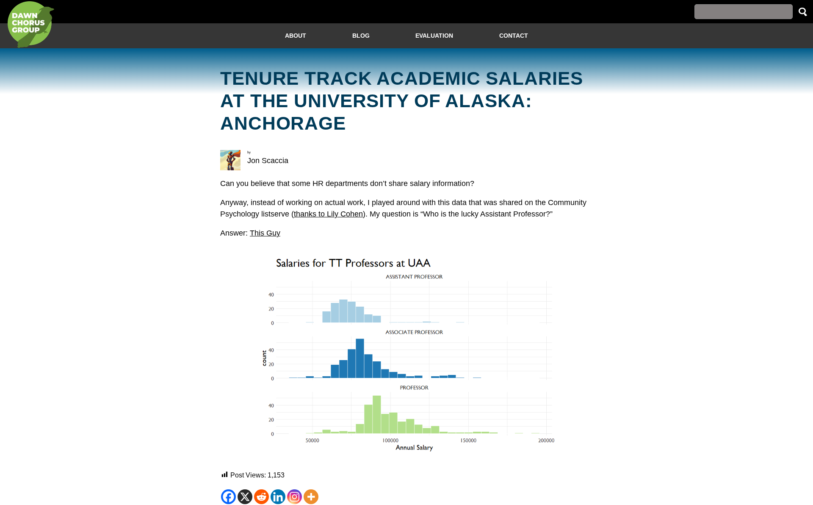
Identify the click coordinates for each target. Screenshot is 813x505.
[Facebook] (228, 496)
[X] (245, 496)
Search (803, 11)
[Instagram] (294, 496)
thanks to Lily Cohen (328, 214)
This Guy (265, 233)
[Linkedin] (278, 496)
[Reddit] (261, 496)
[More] (311, 496)
